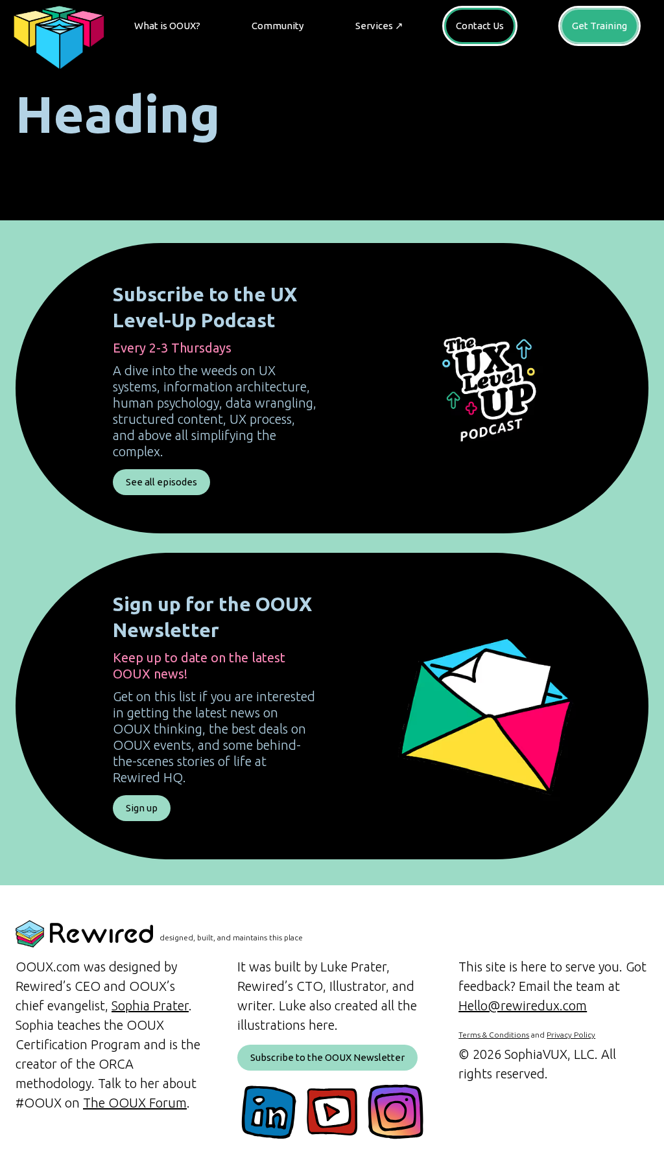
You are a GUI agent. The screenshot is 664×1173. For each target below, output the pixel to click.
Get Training (599, 25)
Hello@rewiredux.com (522, 1005)
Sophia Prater (150, 1005)
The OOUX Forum (135, 1102)
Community (277, 25)
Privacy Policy (571, 1034)
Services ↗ (379, 25)
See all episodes (161, 481)
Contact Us (480, 25)
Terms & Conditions (493, 1034)
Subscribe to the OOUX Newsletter (327, 1057)
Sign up (142, 807)
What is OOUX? (167, 25)
